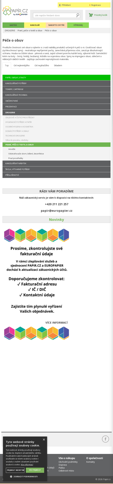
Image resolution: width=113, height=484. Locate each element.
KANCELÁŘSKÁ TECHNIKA (16, 95)
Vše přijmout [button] (35, 470)
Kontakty (90, 461)
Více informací (27, 464)
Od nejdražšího (42, 65)
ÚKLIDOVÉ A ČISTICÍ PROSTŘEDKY (19, 117)
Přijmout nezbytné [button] (15, 470)
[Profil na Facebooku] (105, 439)
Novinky (56, 219)
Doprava (63, 464)
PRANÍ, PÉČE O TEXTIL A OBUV (19, 144)
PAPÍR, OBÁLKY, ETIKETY (15, 77)
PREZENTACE (11, 106)
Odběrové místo (66, 470)
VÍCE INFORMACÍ (56, 322)
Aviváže (11, 149)
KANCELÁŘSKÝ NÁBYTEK (15, 163)
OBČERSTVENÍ (11, 101)
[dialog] (25, 459)
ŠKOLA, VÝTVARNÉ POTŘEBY (17, 169)
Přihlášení (66, 5)
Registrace (96, 5)
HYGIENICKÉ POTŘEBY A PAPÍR (18, 122)
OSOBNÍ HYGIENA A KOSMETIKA (19, 126)
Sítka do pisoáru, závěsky (16, 140)
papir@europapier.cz (56, 211)
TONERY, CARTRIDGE (14, 89)
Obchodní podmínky (68, 461)
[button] (25, 476)
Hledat (78, 15)
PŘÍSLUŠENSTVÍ (12, 175)
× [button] (44, 440)
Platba (62, 467)
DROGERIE (10, 30)
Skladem (58, 65)
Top (7, 65)
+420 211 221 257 (56, 204)
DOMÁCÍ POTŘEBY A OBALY (17, 131)
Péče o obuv (51, 30)
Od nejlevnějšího (22, 65)
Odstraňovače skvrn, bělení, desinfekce (26, 153)
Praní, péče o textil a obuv (30, 30)
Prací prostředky (15, 158)
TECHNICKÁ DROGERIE (15, 135)
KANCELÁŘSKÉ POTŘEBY (15, 83)
